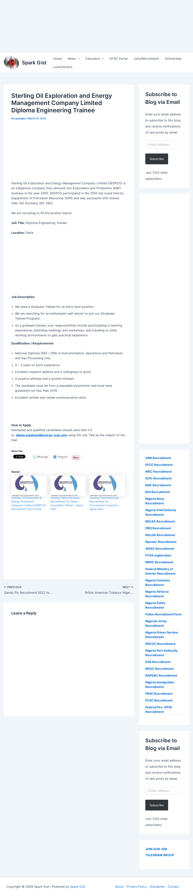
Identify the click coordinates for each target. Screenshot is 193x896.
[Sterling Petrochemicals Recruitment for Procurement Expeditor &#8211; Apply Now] (107, 486)
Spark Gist (34, 63)
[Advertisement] (96, 26)
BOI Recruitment (157, 492)
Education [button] (93, 58)
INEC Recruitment (158, 471)
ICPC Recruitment (158, 478)
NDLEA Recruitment (160, 521)
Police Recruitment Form (163, 614)
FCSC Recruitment (159, 700)
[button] (78, 58)
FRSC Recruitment (158, 693)
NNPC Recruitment (159, 562)
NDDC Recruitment (159, 669)
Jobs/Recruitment (146, 58)
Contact (173, 886)
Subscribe (157, 159)
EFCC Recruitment (159, 465)
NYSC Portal (119, 58)
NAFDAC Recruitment (161, 675)
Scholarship (173, 58)
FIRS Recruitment (158, 528)
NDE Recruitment (158, 485)
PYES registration (158, 555)
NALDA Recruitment (160, 535)
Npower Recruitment (160, 542)
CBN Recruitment (158, 458)
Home (57, 58)
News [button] (72, 58)
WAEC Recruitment (159, 548)
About (119, 886)
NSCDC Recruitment (160, 644)
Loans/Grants (62, 67)
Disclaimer (157, 886)
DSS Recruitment (158, 662)
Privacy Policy (137, 886)
